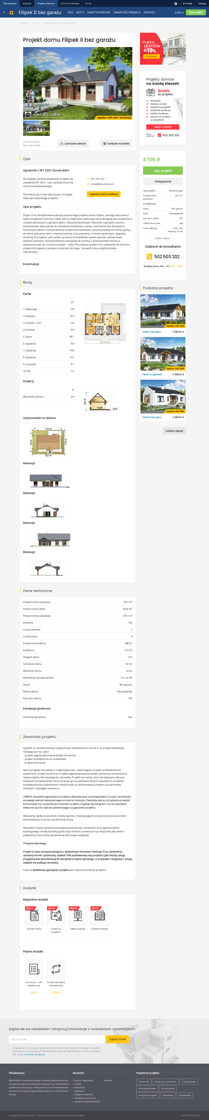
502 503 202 (97, 179)
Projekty (24, 23)
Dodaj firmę (79, 1087)
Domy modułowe (70, 3)
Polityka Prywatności (83, 1094)
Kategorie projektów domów (87, 1101)
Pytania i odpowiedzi (83, 1080)
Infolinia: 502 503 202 (190, 1115)
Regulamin (79, 1091)
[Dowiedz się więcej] (34, 1054)
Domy (36, 23)
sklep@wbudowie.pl (102, 184)
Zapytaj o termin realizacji (104, 194)
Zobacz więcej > (163, 238)
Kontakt (77, 1084)
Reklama (108, 1080)
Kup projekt (163, 171)
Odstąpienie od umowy (85, 1098)
